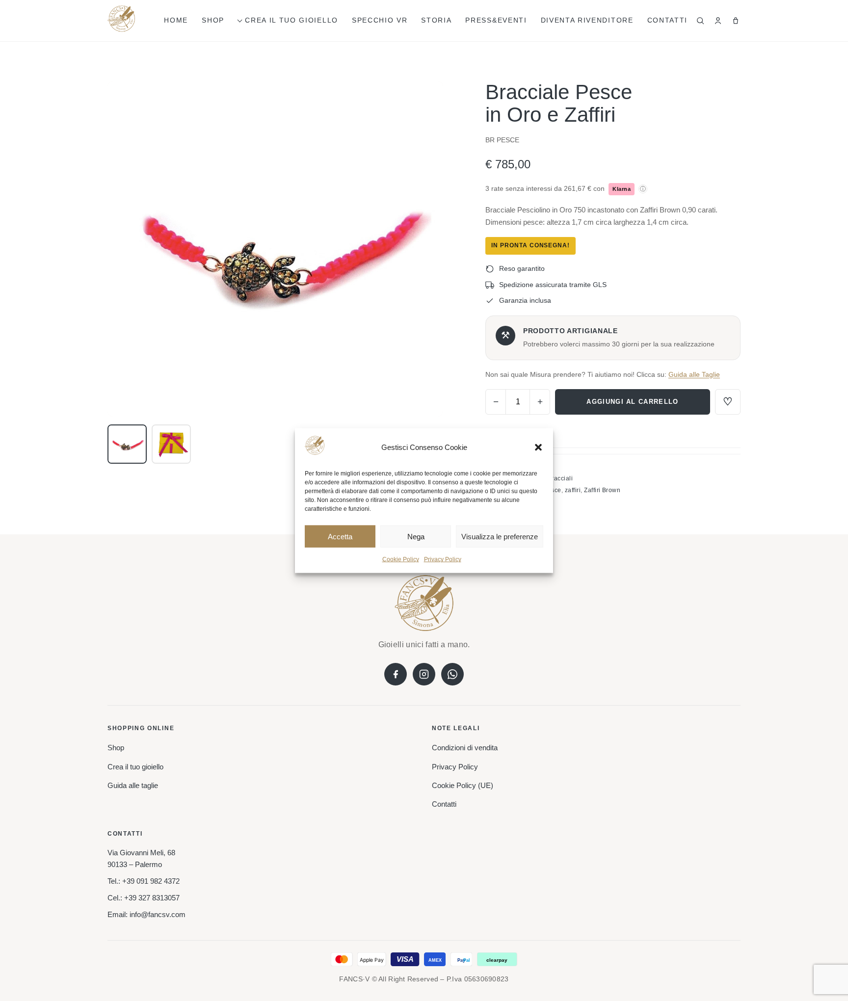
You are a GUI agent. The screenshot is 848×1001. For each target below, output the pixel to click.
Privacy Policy (442, 559)
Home (176, 20)
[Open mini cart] (736, 21)
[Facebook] (395, 674)
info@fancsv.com (158, 914)
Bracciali (560, 478)
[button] (538, 447)
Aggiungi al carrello (632, 401)
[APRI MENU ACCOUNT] (718, 21)
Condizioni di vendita (465, 747)
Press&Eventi (496, 20)
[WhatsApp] (452, 674)
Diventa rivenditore (587, 20)
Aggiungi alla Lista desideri (728, 402)
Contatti (667, 20)
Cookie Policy (400, 559)
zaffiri (573, 490)
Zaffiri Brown (602, 490)
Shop (213, 20)
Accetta (340, 536)
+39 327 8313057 (152, 898)
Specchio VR (379, 20)
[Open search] (700, 21)
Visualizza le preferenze (499, 536)
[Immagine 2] (171, 444)
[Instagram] (424, 674)
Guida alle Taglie (694, 374)
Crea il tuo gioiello (291, 20)
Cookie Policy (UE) (462, 785)
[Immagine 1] (127, 444)
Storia (436, 20)
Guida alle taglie (132, 785)
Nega (415, 536)
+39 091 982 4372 (151, 881)
